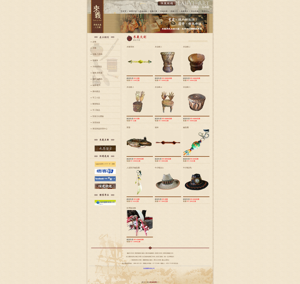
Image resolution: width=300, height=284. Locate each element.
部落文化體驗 (98, 116)
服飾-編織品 (97, 79)
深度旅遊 (96, 122)
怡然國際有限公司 (149, 268)
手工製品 (96, 110)
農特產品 (96, 91)
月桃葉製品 (97, 67)
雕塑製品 (96, 104)
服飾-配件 (96, 85)
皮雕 (94, 42)
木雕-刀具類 (97, 54)
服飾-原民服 (97, 73)
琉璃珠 (95, 60)
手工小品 (96, 98)
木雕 (94, 48)
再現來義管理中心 (99, 129)
